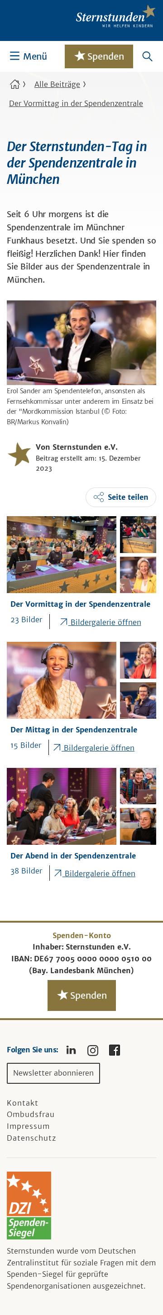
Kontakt (22, 1102)
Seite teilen (128, 497)
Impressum (28, 1126)
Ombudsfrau (31, 1114)
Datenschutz (31, 1137)
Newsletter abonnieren (53, 1072)
